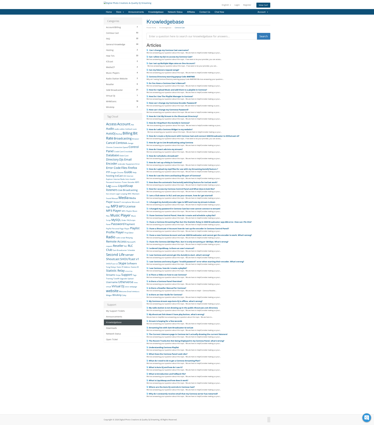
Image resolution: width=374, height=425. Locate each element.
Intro (127, 179)
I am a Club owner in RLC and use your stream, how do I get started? (180, 195)
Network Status (175, 11)
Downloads (111, 328)
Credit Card (118, 151)
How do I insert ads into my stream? (165, 149)
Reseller (118, 246)
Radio (110, 237)
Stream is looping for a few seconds (165, 321)
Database (112, 155)
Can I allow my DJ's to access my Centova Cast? (170, 56)
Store (119, 11)
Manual (115, 198)
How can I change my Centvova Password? (168, 109)
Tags (135, 275)
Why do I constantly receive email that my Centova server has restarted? (183, 393)
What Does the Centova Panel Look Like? (167, 354)
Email (128, 159)
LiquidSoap (125, 186)
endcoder (121, 164)
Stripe (118, 275)
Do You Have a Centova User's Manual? (167, 83)
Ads (132, 124)
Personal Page (118, 228)
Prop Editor (129, 232)
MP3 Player (113, 211)
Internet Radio (119, 179)
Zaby (124, 295)
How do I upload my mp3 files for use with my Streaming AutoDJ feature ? (183, 169)
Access (111, 123)
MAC (130, 194)
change (130, 143)
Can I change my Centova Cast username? (168, 50)
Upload (130, 278)
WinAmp (117, 295)
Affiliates (191, 11)
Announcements (136, 11)
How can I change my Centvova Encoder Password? (172, 103)
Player (126, 228)
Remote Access (116, 241)
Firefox (132, 168)
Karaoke (131, 182)
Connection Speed (120, 147)
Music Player (120, 215)
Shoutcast (113, 259)
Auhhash (129, 129)
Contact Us (204, 11)
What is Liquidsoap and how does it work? (168, 380)
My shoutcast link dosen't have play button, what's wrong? (176, 314)
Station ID (135, 267)
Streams (110, 274)
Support (126, 275)
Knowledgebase (155, 11)
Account (262, 11)
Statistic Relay (115, 271)
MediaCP (117, 202)
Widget (109, 295)
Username (112, 282)
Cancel (110, 143)
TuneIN (116, 278)
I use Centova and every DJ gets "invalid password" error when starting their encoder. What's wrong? (196, 261)
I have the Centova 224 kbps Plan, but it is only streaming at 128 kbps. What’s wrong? (188, 241)
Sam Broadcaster (120, 250)
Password (117, 224)
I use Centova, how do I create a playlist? (167, 268)
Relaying (129, 237)
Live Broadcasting (128, 190)
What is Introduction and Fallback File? (167, 374)
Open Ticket (112, 339)
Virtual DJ (118, 286)
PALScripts (131, 220)
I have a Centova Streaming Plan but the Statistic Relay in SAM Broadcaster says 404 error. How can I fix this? (200, 222)
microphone (126, 202)
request (109, 246)
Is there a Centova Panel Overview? (165, 281)
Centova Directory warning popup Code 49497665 (171, 76)
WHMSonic (136, 291)
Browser (135, 139)
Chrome (109, 147)
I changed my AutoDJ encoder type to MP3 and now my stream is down (181, 202)
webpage (133, 286)
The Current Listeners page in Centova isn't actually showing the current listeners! (187, 334)
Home (109, 11)
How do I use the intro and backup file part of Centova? (174, 175)
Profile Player (115, 232)
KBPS (137, 182)
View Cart (263, 5)
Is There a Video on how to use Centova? (167, 274)
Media (123, 197)
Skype (122, 263)
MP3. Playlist (127, 211)
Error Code (113, 168)
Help (134, 172)
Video (136, 282)
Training (109, 278)
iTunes (124, 182)
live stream (110, 194)
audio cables (120, 129)
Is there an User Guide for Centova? (165, 294)
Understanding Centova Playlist (163, 347)
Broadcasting (123, 138)
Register (247, 5)
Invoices (118, 182)
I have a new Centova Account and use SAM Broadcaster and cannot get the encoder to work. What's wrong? (200, 235)
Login (237, 5)
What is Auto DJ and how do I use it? (165, 367)
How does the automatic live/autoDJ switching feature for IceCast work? (182, 182)
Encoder (111, 163)
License (114, 186)
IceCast (119, 175)
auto (135, 129)
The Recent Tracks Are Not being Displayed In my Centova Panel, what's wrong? (186, 340)
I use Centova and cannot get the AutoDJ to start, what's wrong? (179, 255)
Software (132, 263)
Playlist (135, 228)
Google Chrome (117, 172)
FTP (108, 172)
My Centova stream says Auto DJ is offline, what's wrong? (175, 301)
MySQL (116, 220)
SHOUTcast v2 (112, 263)
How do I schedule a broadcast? (163, 156)
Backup (119, 134)
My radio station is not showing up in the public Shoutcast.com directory (183, 307)
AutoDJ (110, 133)
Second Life (115, 254)
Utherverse (125, 282)
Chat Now (219, 11)
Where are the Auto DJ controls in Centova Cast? (171, 387)
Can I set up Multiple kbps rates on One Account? (171, 63)
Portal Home (151, 27)
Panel (108, 224)
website (112, 290)
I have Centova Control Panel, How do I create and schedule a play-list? (182, 215)
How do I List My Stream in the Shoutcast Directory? (173, 116)
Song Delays (111, 267)
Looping (124, 194)
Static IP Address (123, 267)
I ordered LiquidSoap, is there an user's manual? (171, 248)
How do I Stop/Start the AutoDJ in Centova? (169, 122)
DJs (121, 159)
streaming (128, 271)
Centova (121, 143)
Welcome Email (125, 291)
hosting (110, 175)
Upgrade (123, 278)
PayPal (108, 228)
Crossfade (128, 151)
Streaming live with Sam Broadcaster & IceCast (170, 327)
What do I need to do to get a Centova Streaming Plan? (174, 360)
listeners (112, 190)
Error (137, 164)
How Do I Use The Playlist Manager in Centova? (170, 96)
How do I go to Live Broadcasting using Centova (170, 142)
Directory (112, 159)
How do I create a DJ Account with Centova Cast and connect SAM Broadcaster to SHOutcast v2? (193, 136)
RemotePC (131, 242)
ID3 (124, 176)
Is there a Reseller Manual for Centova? (167, 288)
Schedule (131, 250)
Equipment (130, 164)
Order (123, 220)
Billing (128, 133)
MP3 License (127, 206)
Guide (128, 172)
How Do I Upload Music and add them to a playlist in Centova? (177, 89)
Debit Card (124, 155)
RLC (125, 246)
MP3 (114, 206)
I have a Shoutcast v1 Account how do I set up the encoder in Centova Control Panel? (188, 228)
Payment (130, 224)
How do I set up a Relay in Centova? (165, 162)
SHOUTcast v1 (129, 259)
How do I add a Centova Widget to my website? (170, 129)
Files (124, 168)
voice (127, 286)
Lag (108, 186)
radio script (120, 237)
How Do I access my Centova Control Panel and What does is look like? (181, 189)
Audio (110, 129)
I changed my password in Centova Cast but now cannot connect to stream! (184, 208)
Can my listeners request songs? (163, 70)
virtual (108, 286)
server (129, 255)
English (226, 5)
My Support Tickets (115, 311)
